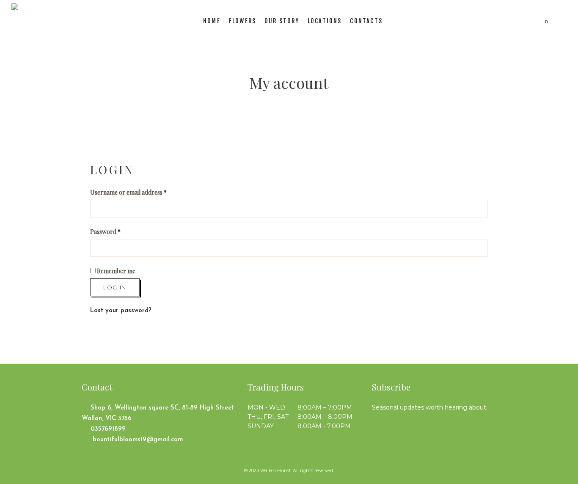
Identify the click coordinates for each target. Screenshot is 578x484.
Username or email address (128, 192)
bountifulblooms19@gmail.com (137, 440)
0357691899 (108, 429)
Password (105, 232)
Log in (114, 287)
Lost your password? (120, 311)
